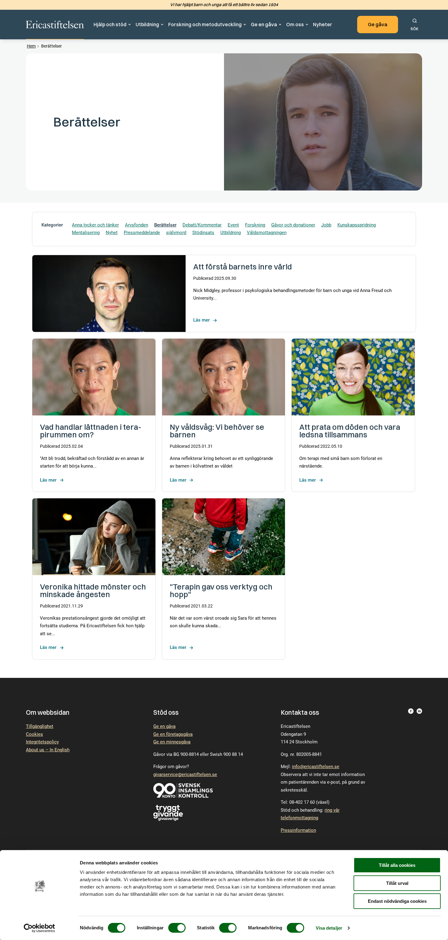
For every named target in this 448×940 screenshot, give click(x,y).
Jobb (326, 225)
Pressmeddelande (142, 232)
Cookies (34, 734)
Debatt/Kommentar (202, 225)
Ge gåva (377, 24)
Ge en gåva (264, 24)
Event (233, 225)
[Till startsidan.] (55, 25)
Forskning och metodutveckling (205, 24)
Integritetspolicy (42, 742)
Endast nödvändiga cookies (397, 901)
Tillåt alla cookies (397, 865)
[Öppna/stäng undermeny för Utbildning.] (162, 24)
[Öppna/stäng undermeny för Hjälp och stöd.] (129, 24)
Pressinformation (298, 830)
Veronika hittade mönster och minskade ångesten (93, 590)
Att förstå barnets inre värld (242, 266)
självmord (176, 232)
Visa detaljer (329, 928)
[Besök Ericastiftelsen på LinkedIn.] (419, 774)
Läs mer (201, 320)
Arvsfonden (136, 225)
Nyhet (112, 232)
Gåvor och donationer (293, 225)
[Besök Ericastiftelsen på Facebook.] (411, 774)
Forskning (255, 225)
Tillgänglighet (39, 726)
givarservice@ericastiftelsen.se (185, 774)
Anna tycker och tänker (95, 225)
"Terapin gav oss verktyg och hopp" (221, 590)
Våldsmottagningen (266, 232)
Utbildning (147, 24)
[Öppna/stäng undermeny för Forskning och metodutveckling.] (245, 24)
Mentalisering (86, 232)
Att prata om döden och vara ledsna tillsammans (349, 430)
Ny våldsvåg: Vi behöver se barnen (217, 430)
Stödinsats (203, 232)
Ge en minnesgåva (171, 742)
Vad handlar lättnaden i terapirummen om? (90, 430)
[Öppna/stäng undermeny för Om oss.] (307, 24)
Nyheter (322, 24)
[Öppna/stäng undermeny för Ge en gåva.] (280, 24)
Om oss (295, 24)
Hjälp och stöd (110, 24)
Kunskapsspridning (356, 225)
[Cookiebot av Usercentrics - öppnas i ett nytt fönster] (39, 928)
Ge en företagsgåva (173, 734)
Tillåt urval (397, 883)
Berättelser (165, 225)
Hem (31, 46)
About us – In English (47, 750)
